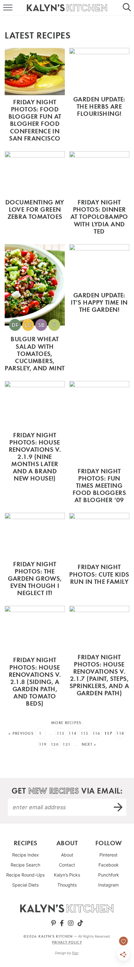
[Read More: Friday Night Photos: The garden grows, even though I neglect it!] (35, 556)
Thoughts (67, 884)
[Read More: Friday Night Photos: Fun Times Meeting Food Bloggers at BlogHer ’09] (99, 444)
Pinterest (108, 854)
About (67, 854)
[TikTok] (80, 923)
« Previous (21, 733)
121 (66, 744)
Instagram (108, 884)
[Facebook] (61, 923)
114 (72, 733)
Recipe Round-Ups (25, 874)
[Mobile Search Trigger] (129, 8)
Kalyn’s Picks (67, 874)
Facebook (108, 864)
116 (96, 733)
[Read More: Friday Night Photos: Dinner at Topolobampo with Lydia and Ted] (99, 194)
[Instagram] (70, 923)
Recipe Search (25, 864)
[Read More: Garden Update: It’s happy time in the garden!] (99, 309)
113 (61, 733)
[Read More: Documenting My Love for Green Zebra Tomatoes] (35, 194)
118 (120, 733)
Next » (89, 744)
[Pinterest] (53, 923)
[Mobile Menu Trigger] (4, 8)
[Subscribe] (118, 807)
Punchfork (108, 874)
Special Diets (25, 884)
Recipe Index (25, 854)
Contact (67, 864)
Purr (75, 953)
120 (55, 744)
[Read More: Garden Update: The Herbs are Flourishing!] (99, 96)
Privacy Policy (67, 942)
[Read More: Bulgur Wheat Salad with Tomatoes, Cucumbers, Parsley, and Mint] (35, 309)
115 (85, 733)
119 (43, 744)
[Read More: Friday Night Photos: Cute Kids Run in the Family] (99, 556)
